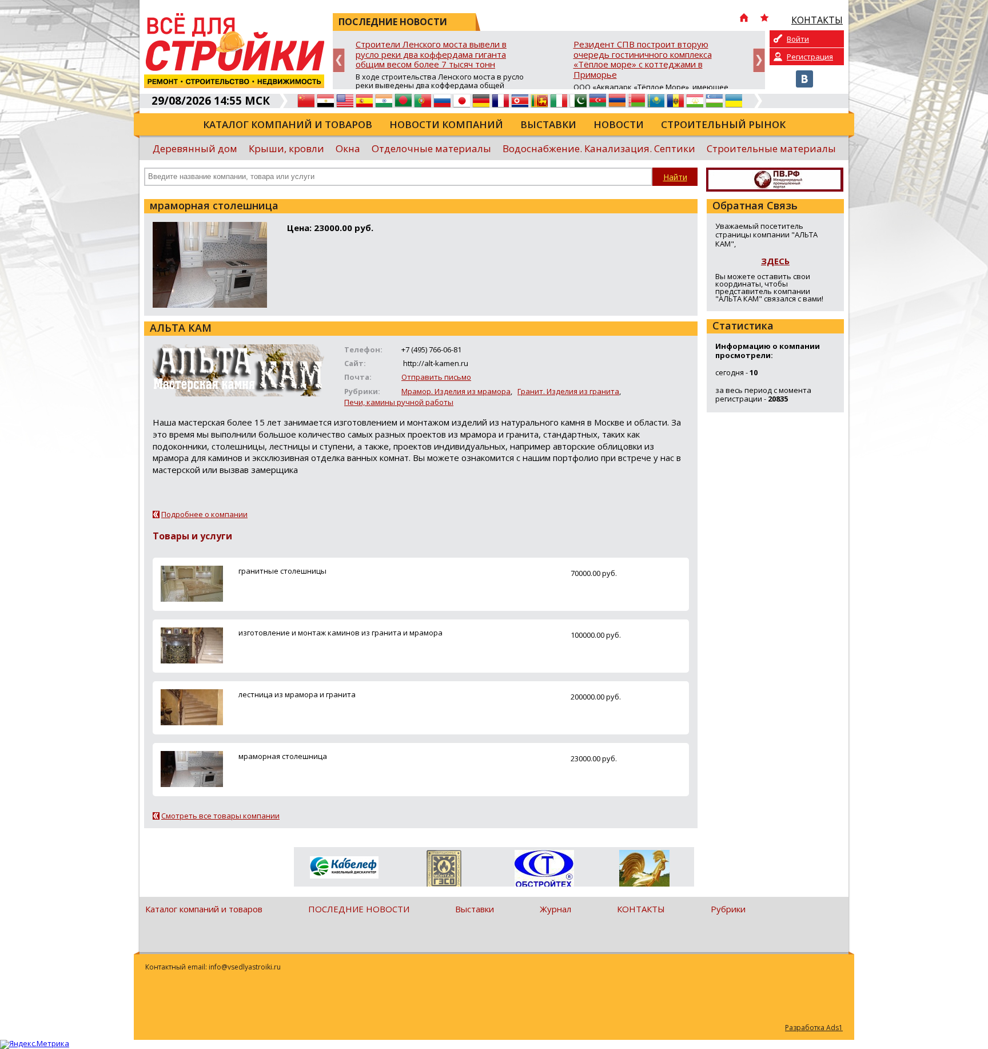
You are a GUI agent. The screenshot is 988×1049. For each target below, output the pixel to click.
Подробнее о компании (204, 514)
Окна (348, 148)
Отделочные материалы (431, 148)
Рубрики (728, 909)
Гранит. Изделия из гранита (568, 391)
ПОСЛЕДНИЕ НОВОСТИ (358, 909)
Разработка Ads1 (814, 1027)
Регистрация (810, 56)
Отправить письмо (436, 377)
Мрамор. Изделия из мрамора (456, 391)
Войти (798, 39)
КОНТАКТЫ (641, 909)
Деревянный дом (195, 148)
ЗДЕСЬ (775, 261)
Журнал (555, 909)
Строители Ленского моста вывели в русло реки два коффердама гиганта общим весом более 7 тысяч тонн (431, 54)
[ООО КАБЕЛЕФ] (344, 868)
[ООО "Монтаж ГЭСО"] (444, 870)
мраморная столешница (282, 756)
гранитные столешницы (282, 571)
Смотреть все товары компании (220, 815)
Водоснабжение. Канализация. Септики (599, 148)
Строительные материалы (771, 148)
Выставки (548, 124)
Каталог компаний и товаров (287, 124)
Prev (339, 60)
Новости (618, 124)
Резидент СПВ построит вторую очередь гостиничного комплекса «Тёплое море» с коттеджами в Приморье (642, 59)
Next (759, 60)
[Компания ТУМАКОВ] (644, 870)
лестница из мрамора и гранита (297, 694)
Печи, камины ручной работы (398, 402)
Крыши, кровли (286, 148)
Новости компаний (446, 124)
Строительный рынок (723, 124)
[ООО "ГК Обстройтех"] (544, 869)
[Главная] (743, 19)
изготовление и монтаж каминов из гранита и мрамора (340, 632)
